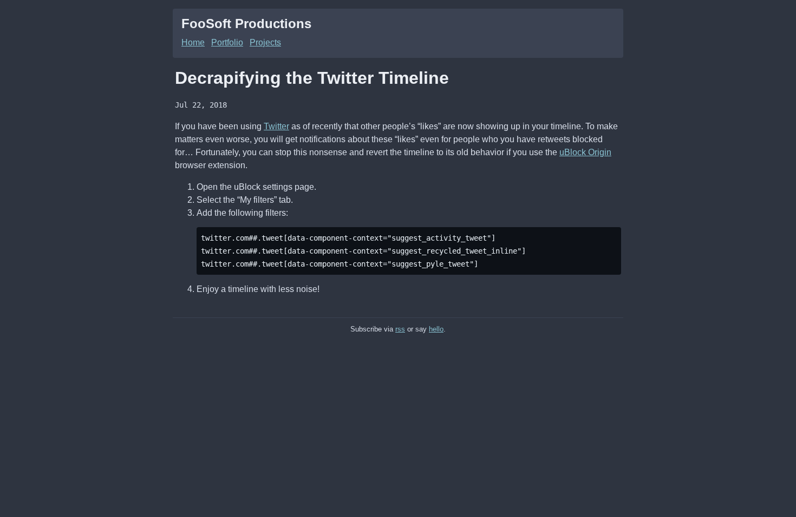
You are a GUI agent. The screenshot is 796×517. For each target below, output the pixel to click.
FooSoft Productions (246, 23)
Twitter (276, 126)
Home (193, 42)
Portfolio (227, 42)
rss (400, 329)
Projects (265, 42)
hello (436, 329)
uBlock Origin (585, 152)
